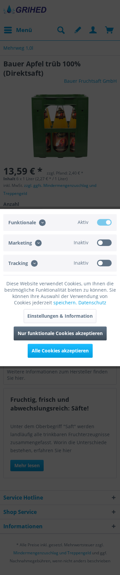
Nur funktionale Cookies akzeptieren (60, 333)
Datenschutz (92, 302)
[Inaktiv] (104, 242)
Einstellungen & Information (60, 316)
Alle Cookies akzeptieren (60, 350)
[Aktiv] (104, 222)
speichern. (65, 302)
